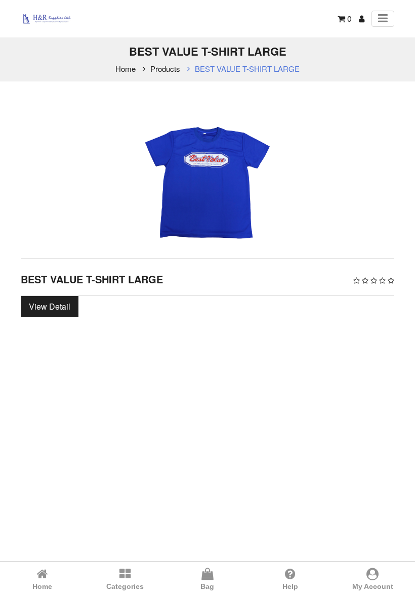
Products (165, 68)
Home (125, 68)
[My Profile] (361, 18)
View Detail (49, 306)
